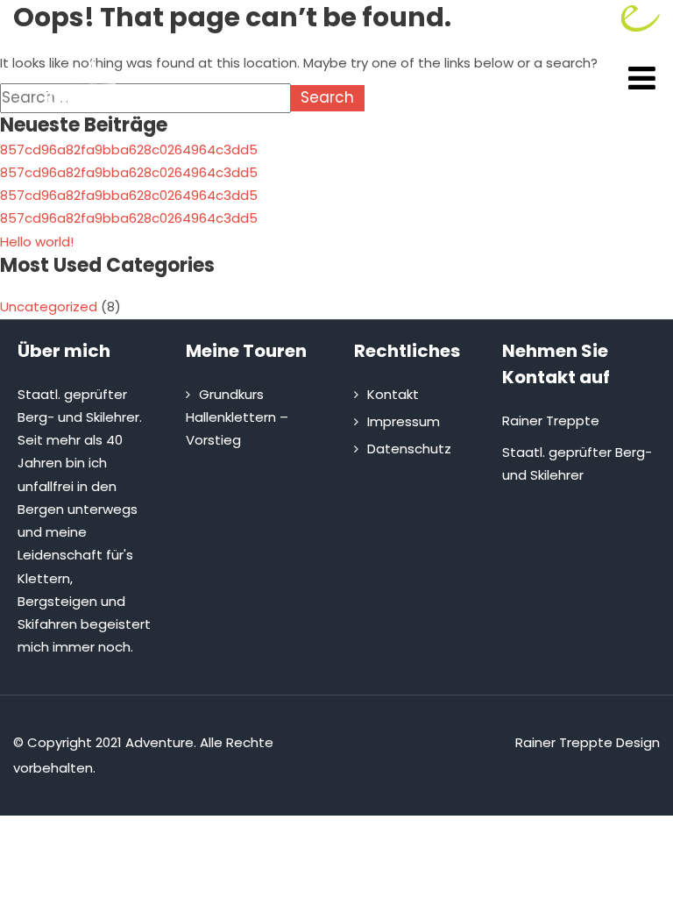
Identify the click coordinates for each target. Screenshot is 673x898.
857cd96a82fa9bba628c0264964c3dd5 (129, 149)
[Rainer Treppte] (96, 117)
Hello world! (37, 241)
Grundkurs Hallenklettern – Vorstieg (237, 417)
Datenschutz (409, 448)
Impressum (403, 421)
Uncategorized (48, 306)
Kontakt (393, 394)
